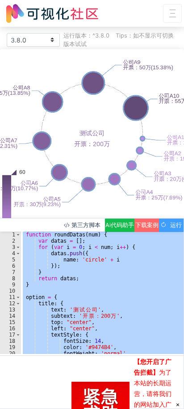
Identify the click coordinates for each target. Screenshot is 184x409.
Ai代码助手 (119, 225)
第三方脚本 (85, 225)
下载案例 (147, 225)
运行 (174, 225)
